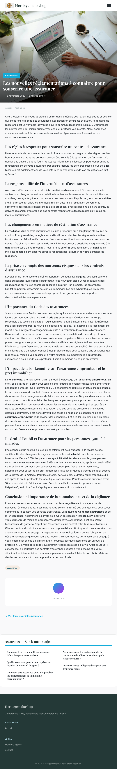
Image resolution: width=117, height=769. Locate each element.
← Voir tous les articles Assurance (24, 616)
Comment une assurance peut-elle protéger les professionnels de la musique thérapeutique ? (30, 676)
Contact (9, 750)
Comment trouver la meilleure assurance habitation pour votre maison (29, 653)
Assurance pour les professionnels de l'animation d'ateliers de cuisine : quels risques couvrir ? (83, 655)
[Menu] (109, 5)
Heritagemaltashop (30, 5)
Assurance (11, 75)
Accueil (8, 108)
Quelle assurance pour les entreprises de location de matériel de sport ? (29, 664)
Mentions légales (13, 744)
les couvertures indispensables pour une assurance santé (84, 667)
